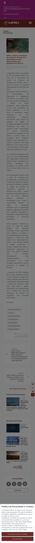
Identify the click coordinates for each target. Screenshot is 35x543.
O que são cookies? (17, 539)
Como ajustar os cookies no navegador (18, 534)
